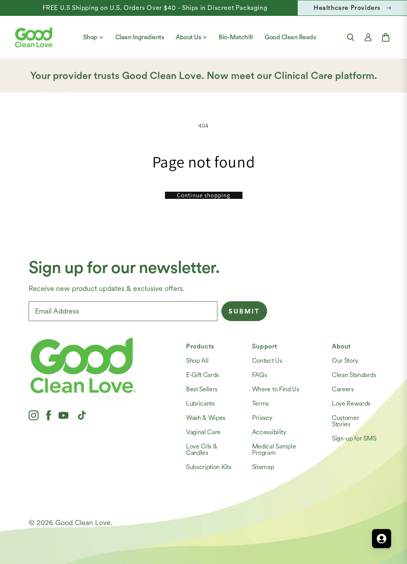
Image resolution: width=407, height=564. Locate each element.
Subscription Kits (208, 467)
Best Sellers (201, 389)
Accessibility (269, 432)
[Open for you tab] (381, 538)
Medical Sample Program (274, 449)
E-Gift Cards (202, 375)
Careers (343, 389)
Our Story (345, 360)
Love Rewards (351, 403)
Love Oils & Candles (201, 449)
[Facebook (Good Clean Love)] (48, 415)
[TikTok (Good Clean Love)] (82, 415)
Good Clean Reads (290, 37)
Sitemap (263, 467)
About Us (188, 37)
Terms (260, 403)
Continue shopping (204, 195)
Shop (90, 37)
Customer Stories (345, 421)
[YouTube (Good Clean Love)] (63, 415)
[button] (350, 37)
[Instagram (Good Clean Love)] (34, 415)
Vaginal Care (203, 432)
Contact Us (267, 360)
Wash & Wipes (205, 418)
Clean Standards (354, 375)
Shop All (197, 360)
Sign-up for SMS (354, 438)
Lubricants (200, 403)
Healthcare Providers (347, 8)
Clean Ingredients (139, 37)
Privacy (262, 418)
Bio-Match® (236, 37)
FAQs (259, 375)
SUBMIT (244, 311)
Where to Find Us (275, 389)
